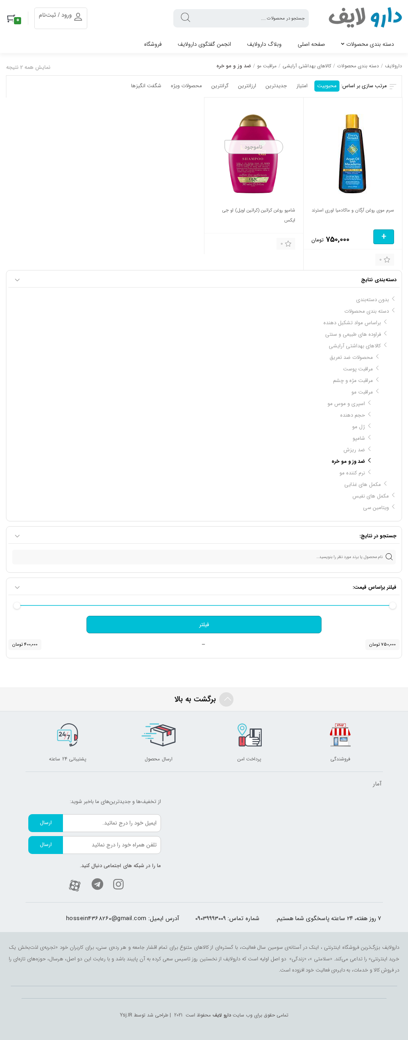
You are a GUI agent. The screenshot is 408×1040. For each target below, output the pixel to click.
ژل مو (358, 427)
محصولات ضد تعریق (351, 357)
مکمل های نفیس (371, 496)
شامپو (359, 438)
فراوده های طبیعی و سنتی (353, 334)
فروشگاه (153, 44)
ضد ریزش (354, 450)
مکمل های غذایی (362, 484)
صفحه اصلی (311, 44)
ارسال (46, 823)
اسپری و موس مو (346, 404)
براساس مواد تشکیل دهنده (352, 323)
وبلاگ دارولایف (264, 44)
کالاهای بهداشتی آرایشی (306, 66)
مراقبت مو (267, 66)
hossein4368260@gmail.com (106, 918)
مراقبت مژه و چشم (353, 380)
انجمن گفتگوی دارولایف (204, 44)
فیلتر (204, 624)
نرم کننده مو (352, 473)
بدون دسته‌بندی (372, 300)
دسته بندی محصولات (370, 44)
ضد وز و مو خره (348, 461)
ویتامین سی (376, 507)
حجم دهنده (352, 415)
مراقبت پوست (358, 369)
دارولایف (393, 66)
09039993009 (210, 918)
